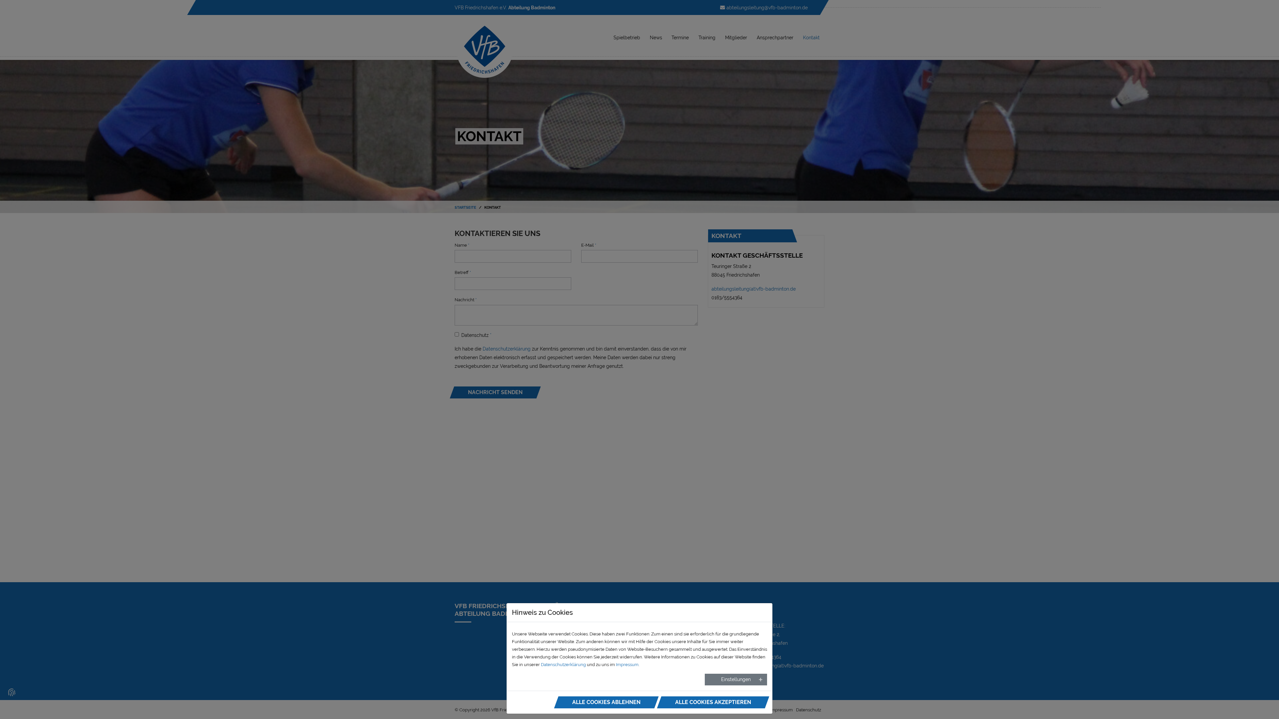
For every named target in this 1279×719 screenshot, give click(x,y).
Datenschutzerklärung (563, 664)
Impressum (627, 664)
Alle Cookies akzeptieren (713, 702)
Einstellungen (736, 679)
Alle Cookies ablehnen (606, 702)
